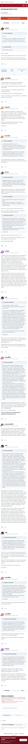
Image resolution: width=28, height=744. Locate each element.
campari (7, 28)
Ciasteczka (21, 733)
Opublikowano (11, 29)
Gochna (7, 172)
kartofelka (7, 135)
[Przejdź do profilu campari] (2, 29)
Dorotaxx (6, 12)
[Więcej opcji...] (25, 29)
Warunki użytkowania (5, 742)
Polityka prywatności (8, 733)
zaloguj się (18, 698)
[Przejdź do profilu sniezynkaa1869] (2, 425)
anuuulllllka (8, 78)
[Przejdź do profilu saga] (2, 298)
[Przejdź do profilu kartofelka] (2, 136)
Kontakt (16, 733)
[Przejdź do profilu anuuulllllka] (2, 79)
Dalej (23, 22)
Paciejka (7, 251)
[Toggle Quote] (3, 33)
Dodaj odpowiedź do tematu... (10, 708)
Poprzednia (6, 22)
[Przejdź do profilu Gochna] (2, 173)
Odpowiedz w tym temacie (14, 18)
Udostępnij (7, 715)
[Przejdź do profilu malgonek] (2, 108)
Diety (11, 14)
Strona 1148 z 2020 (15, 22)
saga (6, 297)
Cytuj (5, 63)
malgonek (7, 107)
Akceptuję (23, 740)
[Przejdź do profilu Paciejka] (2, 252)
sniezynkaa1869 (9, 424)
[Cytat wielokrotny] (2, 64)
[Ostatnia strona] (26, 23)
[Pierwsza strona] (2, 23)
